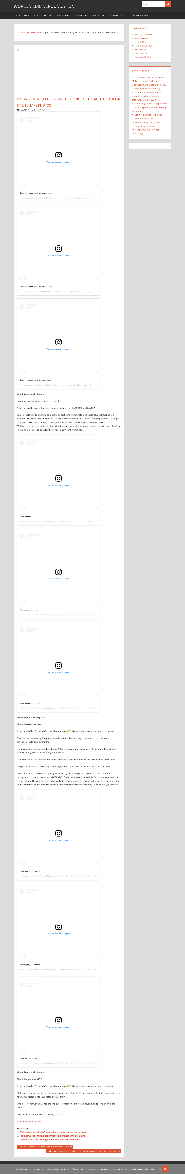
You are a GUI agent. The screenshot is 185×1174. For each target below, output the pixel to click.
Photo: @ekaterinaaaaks (29, 516)
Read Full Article (33, 1121)
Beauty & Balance (141, 15)
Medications (98, 15)
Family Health (80, 15)
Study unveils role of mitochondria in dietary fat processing (145, 129)
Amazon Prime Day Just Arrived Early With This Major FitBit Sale (46, 1147)
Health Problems (43, 15)
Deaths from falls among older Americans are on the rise (50, 1139)
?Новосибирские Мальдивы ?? (45, 521)
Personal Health (118, 15)
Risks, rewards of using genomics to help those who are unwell (53, 1135)
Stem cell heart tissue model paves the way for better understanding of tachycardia (147, 118)
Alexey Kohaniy (44, 198)
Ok (165, 1168)
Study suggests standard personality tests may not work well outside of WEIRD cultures (82, 1151)
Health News (22, 15)
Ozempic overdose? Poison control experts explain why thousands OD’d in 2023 (146, 96)
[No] (182, 1169)
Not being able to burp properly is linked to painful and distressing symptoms (149, 107)
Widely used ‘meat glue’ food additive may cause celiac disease (53, 1132)
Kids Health (63, 15)
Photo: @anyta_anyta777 (30, 871)
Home (20, 32)
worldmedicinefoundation (44, 6)
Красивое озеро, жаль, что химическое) (36, 193)
